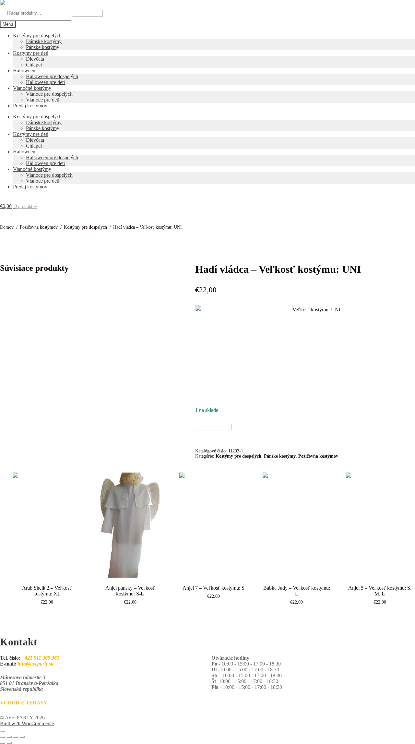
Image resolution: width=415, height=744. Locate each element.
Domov (7, 227)
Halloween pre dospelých (52, 76)
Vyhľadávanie (88, 13)
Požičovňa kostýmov (39, 227)
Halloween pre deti (45, 82)
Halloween (24, 70)
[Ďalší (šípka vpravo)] (9, 743)
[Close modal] (2, 731)
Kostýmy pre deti (30, 53)
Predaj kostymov (30, 105)
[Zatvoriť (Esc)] (22, 737)
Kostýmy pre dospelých (37, 35)
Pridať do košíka (213, 427)
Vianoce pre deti (42, 99)
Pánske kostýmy (42, 47)
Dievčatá (35, 59)
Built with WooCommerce (27, 723)
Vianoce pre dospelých (49, 94)
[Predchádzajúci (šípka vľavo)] (2, 743)
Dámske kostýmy (44, 41)
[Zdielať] (15, 737)
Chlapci (34, 64)
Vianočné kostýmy (32, 88)
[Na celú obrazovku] (9, 737)
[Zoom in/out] (2, 737)
